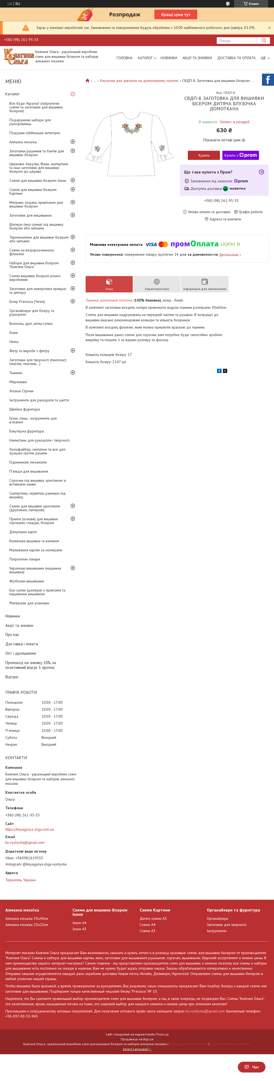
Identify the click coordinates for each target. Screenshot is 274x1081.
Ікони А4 (79, 922)
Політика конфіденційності (230, 1044)
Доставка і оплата (21, 643)
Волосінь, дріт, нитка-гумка (30, 323)
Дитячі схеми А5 (153, 918)
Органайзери (217, 918)
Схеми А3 (147, 930)
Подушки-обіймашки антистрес (34, 132)
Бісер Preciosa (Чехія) (27, 301)
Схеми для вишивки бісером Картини (32, 191)
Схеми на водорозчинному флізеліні (31, 252)
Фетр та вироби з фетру (29, 350)
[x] (225, 371)
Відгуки (11, 676)
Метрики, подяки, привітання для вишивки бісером (36, 204)
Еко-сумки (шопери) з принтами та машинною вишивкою (37, 592)
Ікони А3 (79, 928)
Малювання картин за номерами (35, 550)
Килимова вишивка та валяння (34, 540)
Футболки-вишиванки (26, 581)
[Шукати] (264, 40)
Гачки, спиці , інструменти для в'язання (33, 420)
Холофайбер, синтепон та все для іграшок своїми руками (37, 451)
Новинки (169, 57)
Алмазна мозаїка (23, 142)
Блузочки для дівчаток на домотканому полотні (139, 80)
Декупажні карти (23, 531)
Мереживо (18, 381)
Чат (255, 1067)
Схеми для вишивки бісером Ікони (37, 180)
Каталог (145, 57)
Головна (124, 57)
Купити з (231, 155)
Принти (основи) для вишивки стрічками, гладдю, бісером (33, 521)
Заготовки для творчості (226, 924)
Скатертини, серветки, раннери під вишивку (37, 495)
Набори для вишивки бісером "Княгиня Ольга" (34, 265)
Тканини (15, 372)
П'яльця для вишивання (28, 471)
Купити (204, 155)
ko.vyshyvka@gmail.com (24, 842)
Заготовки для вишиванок (30, 215)
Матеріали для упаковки (29, 603)
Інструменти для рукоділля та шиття (39, 400)
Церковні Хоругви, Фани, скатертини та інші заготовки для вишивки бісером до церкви (38, 167)
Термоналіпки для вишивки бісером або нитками (38, 239)
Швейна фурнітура (24, 409)
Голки (13, 332)
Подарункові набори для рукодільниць (30, 122)
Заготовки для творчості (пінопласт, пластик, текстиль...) (38, 361)
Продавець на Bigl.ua (137, 1039)
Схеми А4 (147, 924)
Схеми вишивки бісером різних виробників (34, 277)
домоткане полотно (116, 300)
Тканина (92, 300)
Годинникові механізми (28, 462)
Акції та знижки (197, 57)
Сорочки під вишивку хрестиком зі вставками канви (37, 482)
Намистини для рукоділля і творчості (39, 440)
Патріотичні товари (24, 559)
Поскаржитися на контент (188, 1044)
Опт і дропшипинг (20, 653)
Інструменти (216, 930)
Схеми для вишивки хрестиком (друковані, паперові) (34, 508)
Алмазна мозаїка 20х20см (26, 924)
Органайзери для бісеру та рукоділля (31, 312)
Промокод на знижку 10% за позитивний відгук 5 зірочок (30, 665)
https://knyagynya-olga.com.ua (29, 829)
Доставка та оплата (236, 57)
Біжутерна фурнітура (26, 431)
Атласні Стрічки (21, 391)
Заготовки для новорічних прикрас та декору (37, 290)
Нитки (13, 341)
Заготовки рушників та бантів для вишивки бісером (36, 153)
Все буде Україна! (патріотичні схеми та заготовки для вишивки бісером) (36, 107)
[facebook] (219, 371)
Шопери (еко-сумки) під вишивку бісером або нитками (36, 226)
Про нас (12, 634)
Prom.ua (162, 1034)
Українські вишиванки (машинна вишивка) (35, 570)
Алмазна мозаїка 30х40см (26, 918)
